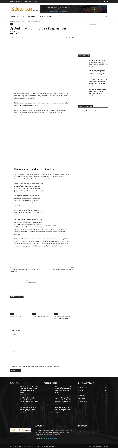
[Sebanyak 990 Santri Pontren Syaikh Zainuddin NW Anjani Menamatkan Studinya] (82, 92)
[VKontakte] (98, 432)
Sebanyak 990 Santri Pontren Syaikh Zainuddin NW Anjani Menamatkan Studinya (97, 91)
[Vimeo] (105, 1)
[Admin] (11, 38)
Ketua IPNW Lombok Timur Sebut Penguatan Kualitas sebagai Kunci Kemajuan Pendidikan (98, 81)
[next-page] (14, 323)
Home (11, 21)
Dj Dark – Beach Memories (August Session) (60, 269)
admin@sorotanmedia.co (50, 439)
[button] (106, 16)
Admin (15, 38)
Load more (93, 99)
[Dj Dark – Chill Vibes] (20, 308)
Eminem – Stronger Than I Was (40, 316)
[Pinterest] (31, 42)
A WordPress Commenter (85, 111)
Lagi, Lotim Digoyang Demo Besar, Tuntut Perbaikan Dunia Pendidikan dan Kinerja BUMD (97, 72)
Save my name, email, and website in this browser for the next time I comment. (36, 366)
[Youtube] (107, 1)
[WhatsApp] (36, 42)
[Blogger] (80, 432)
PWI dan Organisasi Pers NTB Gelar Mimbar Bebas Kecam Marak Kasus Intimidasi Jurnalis (98, 62)
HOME (89, 446)
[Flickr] (89, 432)
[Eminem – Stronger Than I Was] (42, 308)
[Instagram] (99, 1)
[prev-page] (11, 323)
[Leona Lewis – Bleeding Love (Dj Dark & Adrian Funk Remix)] (64, 308)
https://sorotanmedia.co (30, 282)
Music (15, 21)
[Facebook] (97, 1)
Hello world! (98, 111)
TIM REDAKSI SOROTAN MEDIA (100, 446)
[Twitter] (102, 1)
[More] (40, 42)
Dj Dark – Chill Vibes (15, 316)
